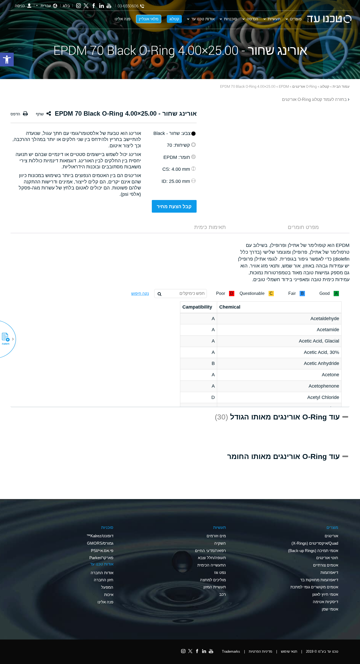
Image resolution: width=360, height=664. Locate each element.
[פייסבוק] (93, 5)
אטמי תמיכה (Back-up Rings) (313, 550)
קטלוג (174, 18)
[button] (8, 339)
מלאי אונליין (148, 18)
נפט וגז (220, 572)
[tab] (303, 227)
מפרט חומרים (303, 227)
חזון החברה (103, 580)
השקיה (220, 543)
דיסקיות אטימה (325, 601)
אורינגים (331, 536)
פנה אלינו (122, 18)
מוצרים (295, 18)
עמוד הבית (341, 86)
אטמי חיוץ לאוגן (325, 594)
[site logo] (329, 19)
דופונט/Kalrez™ (99, 536)
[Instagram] (78, 5)
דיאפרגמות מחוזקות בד (319, 580)
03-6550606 (128, 5)
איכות (108, 594)
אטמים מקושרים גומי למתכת (314, 587)
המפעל (107, 587)
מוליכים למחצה (213, 580)
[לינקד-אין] (101, 5)
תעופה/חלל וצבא (212, 557)
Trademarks (231, 651)
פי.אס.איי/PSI (102, 550)
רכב (222, 594)
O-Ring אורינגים (304, 86)
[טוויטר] (86, 5)
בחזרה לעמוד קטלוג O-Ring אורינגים (314, 99)
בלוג (66, 5)
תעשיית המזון (214, 587)
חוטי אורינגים (327, 557)
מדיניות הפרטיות (260, 651)
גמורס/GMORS (100, 543)
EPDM (284, 86)
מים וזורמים (216, 536)
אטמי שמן (330, 609)
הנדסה (252, 18)
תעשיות (274, 18)
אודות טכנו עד (203, 18)
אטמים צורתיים (325, 565)
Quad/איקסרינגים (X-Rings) (314, 543)
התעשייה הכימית (211, 565)
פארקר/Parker (101, 557)
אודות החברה (102, 572)
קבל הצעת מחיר (174, 206)
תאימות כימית (210, 227)
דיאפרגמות (329, 572)
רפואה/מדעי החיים (210, 550)
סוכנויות (230, 18)
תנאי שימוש (289, 651)
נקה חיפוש (140, 293)
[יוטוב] (108, 5)
